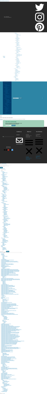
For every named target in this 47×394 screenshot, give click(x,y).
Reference (4, 234)
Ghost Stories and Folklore (6, 184)
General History (4, 194)
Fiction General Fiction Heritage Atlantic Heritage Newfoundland (8, 304)
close (4, 393)
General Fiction (4, 183)
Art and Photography (6, 204)
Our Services (39, 131)
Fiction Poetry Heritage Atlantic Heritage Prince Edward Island (8, 310)
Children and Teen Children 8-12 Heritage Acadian (7, 293)
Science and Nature (5, 201)
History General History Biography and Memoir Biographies (8, 357)
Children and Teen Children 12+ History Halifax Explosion (8, 288)
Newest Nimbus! (6, 390)
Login (1, 167)
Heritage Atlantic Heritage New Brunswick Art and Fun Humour (8, 328)
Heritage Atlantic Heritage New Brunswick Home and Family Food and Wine (10, 330)
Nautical (4, 200)
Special (2, 379)
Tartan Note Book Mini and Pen (7, 385)
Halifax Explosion (5, 195)
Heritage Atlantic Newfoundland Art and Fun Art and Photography (9, 343)
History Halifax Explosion (4, 361)
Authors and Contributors (4, 242)
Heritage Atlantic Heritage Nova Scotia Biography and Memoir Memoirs (9, 335)
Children (5, 322)
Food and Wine (5, 220)
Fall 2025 (2, 296)
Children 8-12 (4, 283)
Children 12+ (4, 180)
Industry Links (28, 136)
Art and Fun (2, 171)
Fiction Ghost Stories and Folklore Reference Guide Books (8, 308)
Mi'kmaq (4, 323)
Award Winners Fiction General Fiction (5, 266)
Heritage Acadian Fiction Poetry (5, 324)
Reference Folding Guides (4, 373)
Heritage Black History (4, 346)
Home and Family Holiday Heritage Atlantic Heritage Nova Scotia (9, 368)
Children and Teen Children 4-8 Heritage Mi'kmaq (7, 290)
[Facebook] (4, 150)
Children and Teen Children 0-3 (5, 284)
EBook (3, 380)
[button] (29, 147)
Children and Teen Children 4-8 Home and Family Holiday (8, 291)
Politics (3, 175)
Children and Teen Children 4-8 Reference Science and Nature (8, 292)
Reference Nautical (3, 375)
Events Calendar (38, 136)
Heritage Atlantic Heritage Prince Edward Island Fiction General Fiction (9, 340)
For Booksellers (38, 134)
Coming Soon (2, 295)
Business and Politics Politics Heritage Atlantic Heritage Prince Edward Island (10, 279)
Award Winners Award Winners (5, 265)
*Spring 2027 (2, 254)
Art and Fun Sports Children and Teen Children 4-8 (7, 263)
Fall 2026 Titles (3, 297)
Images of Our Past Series (6, 354)
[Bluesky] (12, 150)
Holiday (3, 197)
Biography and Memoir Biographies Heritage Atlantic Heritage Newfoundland (10, 270)
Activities (4, 172)
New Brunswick (6, 230)
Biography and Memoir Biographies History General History (8, 272)
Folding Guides (4, 370)
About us (29, 131)
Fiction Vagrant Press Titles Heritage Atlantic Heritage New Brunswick (9, 314)
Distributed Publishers (5, 240)
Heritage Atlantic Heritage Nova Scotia (5, 333)
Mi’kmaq (5, 227)
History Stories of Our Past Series (5, 362)
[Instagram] (8, 150)
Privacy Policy (28, 137)
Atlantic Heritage (5, 186)
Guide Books (5, 235)
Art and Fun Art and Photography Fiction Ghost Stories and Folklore (9, 261)
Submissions (38, 156)
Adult (4, 192)
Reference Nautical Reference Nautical (6, 377)
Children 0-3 (5, 212)
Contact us (19, 131)
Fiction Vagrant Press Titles (4, 312)
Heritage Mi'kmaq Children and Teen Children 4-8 (7, 350)
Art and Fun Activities (3, 259)
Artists (3, 243)
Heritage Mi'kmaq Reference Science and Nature (7, 351)
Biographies (4, 267)
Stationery (4, 258)
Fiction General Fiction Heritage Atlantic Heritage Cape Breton (8, 303)
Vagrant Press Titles (5, 301)
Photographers (4, 244)
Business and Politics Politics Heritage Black (6, 280)
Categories (2, 202)
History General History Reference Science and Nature (7, 360)
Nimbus (3, 382)
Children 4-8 (5, 213)
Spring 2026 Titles (3, 386)
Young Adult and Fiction (4, 391)
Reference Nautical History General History (6, 376)
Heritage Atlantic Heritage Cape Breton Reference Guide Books (8, 327)
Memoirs (4, 268)
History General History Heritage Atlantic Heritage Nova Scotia (8, 358)
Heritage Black (3, 344)
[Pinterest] (10, 150)
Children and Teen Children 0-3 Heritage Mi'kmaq (7, 285)
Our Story (27, 134)
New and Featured (5, 389)
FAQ (36, 135)
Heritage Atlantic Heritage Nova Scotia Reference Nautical (8, 338)
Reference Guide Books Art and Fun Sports (6, 374)
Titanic (3, 355)
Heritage (2, 185)
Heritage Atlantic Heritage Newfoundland (6, 331)
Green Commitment (29, 135)
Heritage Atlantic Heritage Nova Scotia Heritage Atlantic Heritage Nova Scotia (10, 336)
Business (4, 177)
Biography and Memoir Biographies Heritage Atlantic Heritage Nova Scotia (10, 271)
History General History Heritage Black (6, 359)
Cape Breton (5, 187)
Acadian (3, 315)
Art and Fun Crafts (3, 262)
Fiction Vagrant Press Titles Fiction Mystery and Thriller (8, 313)
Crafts (3, 173)
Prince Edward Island (6, 232)
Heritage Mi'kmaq (3, 349)
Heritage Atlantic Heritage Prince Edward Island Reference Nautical (9, 342)
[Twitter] (6, 150)
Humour (5, 205)
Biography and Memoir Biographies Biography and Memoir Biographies (9, 269)
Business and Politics (5, 176)
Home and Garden (5, 365)
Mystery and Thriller (5, 300)
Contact (2, 246)
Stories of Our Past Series (7, 224)
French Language (5, 321)
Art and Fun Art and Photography (5, 260)
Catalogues (27, 157)
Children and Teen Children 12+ (5, 287)
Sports (3, 199)
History (2, 193)
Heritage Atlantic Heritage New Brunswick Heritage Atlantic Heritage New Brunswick (11, 329)
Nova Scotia (5, 189)
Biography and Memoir (4, 174)
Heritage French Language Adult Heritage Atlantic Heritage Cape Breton (9, 347)
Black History (4, 190)
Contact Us (4, 247)
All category (2, 253)
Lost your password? (2, 168)
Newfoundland (5, 188)
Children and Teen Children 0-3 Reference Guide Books (7, 286)
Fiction (2, 181)
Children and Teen (3, 178)
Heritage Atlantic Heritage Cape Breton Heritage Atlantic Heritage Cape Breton (10, 326)
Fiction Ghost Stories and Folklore (5, 307)
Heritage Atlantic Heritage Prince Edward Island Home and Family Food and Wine (11, 341)
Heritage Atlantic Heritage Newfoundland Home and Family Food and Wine (10, 332)
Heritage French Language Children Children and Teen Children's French (10, 348)
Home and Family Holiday (4, 367)
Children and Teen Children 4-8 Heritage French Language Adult (8, 289)
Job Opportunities (5, 249)
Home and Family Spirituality (4, 369)
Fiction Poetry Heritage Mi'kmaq (5, 311)
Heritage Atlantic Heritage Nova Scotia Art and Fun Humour (8, 334)
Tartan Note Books (5, 383)
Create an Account (4, 163)
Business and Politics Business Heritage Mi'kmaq (7, 278)
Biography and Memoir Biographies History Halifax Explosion (8, 273)
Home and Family (3, 196)
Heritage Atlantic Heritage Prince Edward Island (7, 339)
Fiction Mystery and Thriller (4, 309)
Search (8, 251)
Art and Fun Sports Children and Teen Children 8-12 (7, 264)
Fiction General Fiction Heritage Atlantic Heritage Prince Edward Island (9, 305)
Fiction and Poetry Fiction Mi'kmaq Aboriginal (6, 302)
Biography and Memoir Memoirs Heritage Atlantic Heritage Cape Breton (9, 274)
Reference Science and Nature (5, 378)
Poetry (3, 182)
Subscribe (13, 125)
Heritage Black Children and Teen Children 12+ (6, 345)
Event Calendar (3, 245)
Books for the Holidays (6, 381)
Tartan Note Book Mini (6, 384)
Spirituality (4, 198)
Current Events (5, 211)
